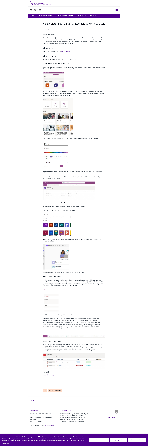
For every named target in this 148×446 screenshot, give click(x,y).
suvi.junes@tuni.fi (49, 425)
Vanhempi (33, 401)
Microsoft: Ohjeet (48, 375)
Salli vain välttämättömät (136, 440)
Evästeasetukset (99, 440)
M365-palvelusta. (66, 51)
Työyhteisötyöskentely (55, 390)
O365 (45, 390)
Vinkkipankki (35, 9)
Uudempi (114, 401)
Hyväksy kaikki (118, 440)
